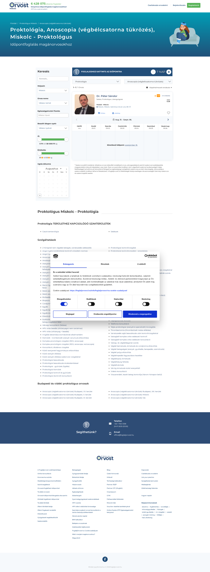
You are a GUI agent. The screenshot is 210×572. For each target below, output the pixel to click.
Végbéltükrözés (117, 365)
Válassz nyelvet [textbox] (45, 128)
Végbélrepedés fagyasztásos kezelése (126, 355)
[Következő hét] (168, 120)
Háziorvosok (76, 484)
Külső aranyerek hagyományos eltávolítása (60, 350)
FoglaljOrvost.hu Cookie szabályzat (85, 531)
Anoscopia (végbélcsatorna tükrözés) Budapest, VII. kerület (67, 391)
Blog (108, 470)
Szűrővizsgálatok (44, 484)
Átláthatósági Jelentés (149, 488)
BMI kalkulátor (77, 520)
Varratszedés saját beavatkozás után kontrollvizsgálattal (134, 333)
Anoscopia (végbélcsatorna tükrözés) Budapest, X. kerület (66, 395)
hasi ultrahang (147, 517)
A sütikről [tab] (141, 264)
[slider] (39, 139)
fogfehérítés (154, 507)
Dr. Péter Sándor (106, 96)
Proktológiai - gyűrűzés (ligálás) (56, 366)
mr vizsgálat (160, 512)
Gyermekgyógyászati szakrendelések (85, 499)
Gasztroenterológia (50, 231)
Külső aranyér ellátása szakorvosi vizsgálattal (61, 357)
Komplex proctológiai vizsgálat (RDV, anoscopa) (62, 341)
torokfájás (164, 507)
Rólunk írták (111, 503)
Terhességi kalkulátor (114, 481)
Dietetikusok (42, 514)
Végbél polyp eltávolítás (121, 352)
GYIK (108, 495)
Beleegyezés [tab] (68, 264)
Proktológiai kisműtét (51, 369)
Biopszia (46, 300)
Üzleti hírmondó (113, 473)
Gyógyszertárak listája (80, 473)
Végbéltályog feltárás (120, 362)
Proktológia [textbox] (81, 81)
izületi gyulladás (147, 512)
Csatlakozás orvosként (158, 5)
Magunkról (76, 538)
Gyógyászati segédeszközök (48, 517)
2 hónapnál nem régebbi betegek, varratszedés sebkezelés (67, 248)
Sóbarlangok (76, 495)
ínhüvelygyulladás (148, 509)
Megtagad (70, 314)
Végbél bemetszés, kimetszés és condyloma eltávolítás (134, 346)
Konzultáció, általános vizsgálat (55, 347)
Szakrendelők (42, 521)
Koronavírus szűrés (45, 477)
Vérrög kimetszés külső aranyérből (125, 368)
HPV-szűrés (76, 503)
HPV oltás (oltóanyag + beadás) (55, 331)
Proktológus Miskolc (28, 23)
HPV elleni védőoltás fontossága (84, 506)
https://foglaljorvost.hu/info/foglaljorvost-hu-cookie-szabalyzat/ (98, 291)
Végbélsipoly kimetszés (121, 359)
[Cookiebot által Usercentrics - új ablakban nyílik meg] (146, 256)
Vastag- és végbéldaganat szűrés (125, 343)
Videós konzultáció (119, 371)
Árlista (103, 113)
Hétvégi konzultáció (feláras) (54, 325)
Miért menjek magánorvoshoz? (83, 534)
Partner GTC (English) (114, 488)
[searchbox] (50, 115)
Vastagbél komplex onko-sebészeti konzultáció (130, 340)
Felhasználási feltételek (115, 499)
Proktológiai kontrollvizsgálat (123, 248)
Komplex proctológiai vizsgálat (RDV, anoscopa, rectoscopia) (68, 344)
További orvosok (44, 492)
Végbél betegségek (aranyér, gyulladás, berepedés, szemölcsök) (137, 349)
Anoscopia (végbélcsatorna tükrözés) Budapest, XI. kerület (67, 398)
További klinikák (43, 503)
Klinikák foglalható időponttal (48, 499)
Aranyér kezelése (49, 272)
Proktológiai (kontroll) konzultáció (57, 376)
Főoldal (13, 23)
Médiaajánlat (146, 484)
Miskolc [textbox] (42, 90)
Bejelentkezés (179, 5)
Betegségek (76, 470)
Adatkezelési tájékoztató (81, 527)
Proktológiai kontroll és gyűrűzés (56, 373)
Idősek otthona (77, 488)
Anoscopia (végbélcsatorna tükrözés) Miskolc (130, 395)
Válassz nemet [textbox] (45, 103)
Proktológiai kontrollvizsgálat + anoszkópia (129, 251)
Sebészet (114, 231)
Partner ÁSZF (112, 484)
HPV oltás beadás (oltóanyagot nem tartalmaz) (62, 328)
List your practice (147, 477)
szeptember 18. (131, 145)
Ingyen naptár (146, 495)
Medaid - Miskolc (102, 105)
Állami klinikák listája (45, 506)
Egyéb (45, 307)
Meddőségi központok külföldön (49, 481)
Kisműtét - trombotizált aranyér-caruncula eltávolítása (65, 338)
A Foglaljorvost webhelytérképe (49, 470)
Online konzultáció (44, 473)
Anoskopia (46, 260)
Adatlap (117, 113)
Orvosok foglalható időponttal (49, 488)
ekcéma (145, 507)
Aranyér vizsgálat (49, 282)
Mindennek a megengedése (140, 314)
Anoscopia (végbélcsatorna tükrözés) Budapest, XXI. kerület (136, 391)
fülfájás (159, 515)
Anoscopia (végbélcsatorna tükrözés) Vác (128, 398)
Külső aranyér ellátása (51, 354)
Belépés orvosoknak (79, 523)
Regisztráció (193, 5)
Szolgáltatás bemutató (149, 481)
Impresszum (111, 492)
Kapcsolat (145, 470)
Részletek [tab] (105, 264)
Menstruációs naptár (79, 516)
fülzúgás (160, 509)
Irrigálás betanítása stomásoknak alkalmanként (62, 335)
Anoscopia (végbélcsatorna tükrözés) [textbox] (145, 81)
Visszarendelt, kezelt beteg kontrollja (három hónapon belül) (136, 374)
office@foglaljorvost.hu (124, 435)
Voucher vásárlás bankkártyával (118, 506)
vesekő (169, 512)
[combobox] (53, 90)
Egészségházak (77, 492)
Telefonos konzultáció (120, 324)
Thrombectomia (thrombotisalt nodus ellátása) (131, 330)
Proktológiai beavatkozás (53, 360)
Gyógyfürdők (77, 481)
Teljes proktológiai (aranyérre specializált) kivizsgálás (133, 327)
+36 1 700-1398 (120, 424)
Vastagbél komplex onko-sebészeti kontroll (129, 336)
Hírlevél (109, 477)
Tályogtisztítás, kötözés (121, 321)
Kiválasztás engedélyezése (105, 314)
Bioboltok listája (78, 477)
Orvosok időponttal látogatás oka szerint (52, 495)
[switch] (91, 304)
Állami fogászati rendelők (47, 510)
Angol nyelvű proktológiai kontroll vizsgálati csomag (65, 251)
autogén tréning (149, 515)
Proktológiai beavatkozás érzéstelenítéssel (60, 363)
